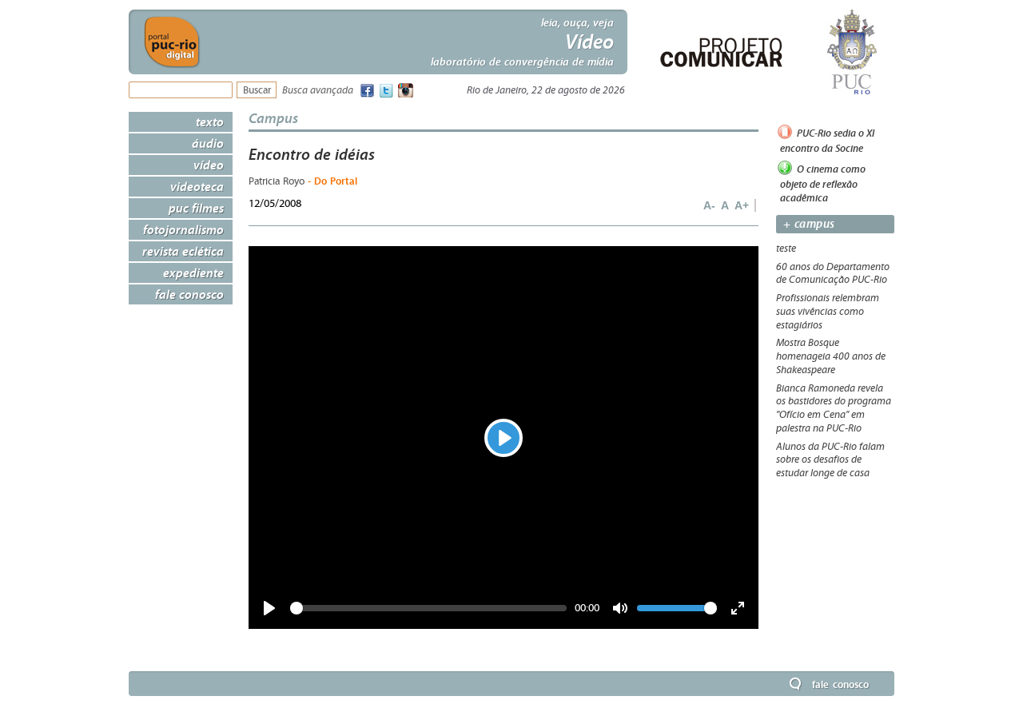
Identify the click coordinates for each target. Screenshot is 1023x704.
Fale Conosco (189, 294)
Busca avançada (317, 91)
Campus (273, 118)
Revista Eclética (183, 251)
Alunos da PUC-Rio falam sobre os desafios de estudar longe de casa (830, 460)
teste (786, 248)
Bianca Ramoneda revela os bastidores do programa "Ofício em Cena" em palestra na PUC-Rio (833, 408)
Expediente (193, 272)
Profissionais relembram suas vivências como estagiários (827, 311)
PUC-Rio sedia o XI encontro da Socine (827, 141)
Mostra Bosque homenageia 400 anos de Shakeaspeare (831, 356)
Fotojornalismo (183, 229)
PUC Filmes (196, 208)
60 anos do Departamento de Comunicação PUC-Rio (833, 273)
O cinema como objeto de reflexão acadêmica (823, 182)
